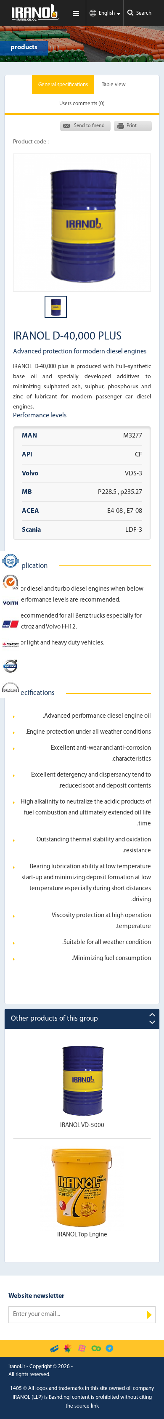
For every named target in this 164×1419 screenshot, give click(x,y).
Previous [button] (152, 1015)
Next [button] (152, 1022)
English (107, 13)
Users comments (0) (82, 103)
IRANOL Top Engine (82, 1229)
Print (132, 125)
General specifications (63, 85)
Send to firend (89, 125)
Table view (114, 85)
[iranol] (35, 18)
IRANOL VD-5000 (82, 1120)
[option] (82, 222)
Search (143, 13)
